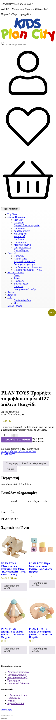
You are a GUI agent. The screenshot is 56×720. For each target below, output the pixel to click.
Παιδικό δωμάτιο (22, 300)
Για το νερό (19, 228)
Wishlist (11, 700)
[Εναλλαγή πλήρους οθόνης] (5, 715)
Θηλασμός (19, 256)
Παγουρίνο (19, 281)
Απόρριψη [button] (6, 709)
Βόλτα (17, 275)
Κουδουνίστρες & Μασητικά (28, 267)
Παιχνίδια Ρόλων (22, 247)
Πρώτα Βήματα (21, 250)
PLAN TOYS (8, 454)
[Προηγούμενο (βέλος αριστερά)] (2, 718)
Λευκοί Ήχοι (20, 258)
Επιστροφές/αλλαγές (17, 677)
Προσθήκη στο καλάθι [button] (11, 586)
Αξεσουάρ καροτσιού (24, 261)
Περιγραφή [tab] (12, 463)
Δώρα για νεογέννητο (24, 264)
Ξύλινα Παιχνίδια (16, 217)
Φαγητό (11, 292)
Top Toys (12, 214)
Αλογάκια (18, 222)
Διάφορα (11, 294)
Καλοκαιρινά (20, 233)
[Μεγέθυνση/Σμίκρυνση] (2, 715)
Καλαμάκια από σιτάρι (25, 289)
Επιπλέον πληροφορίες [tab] (34, 463)
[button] (38, 438)
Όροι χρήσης (13, 680)
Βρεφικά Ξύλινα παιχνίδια (27, 225)
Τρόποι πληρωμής (16, 674)
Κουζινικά (19, 239)
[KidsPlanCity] (28, 40)
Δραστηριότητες (22, 231)
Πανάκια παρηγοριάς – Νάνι (28, 269)
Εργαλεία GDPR (15, 703)
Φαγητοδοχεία (21, 283)
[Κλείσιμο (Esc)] (12, 715)
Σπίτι (9, 297)
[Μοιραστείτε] (8, 715)
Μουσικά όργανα (22, 244)
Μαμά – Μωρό (14, 306)
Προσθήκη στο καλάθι (17, 439)
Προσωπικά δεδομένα (18, 683)
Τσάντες (18, 278)
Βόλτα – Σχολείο (15, 272)
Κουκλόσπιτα (20, 242)
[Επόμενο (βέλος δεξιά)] (5, 718)
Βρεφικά (11, 253)
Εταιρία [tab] (10, 469)
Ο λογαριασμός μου (17, 695)
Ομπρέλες (19, 286)
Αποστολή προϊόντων (18, 672)
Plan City (18, 219)
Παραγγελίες (13, 698)
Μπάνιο (17, 303)
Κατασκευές (20, 236)
